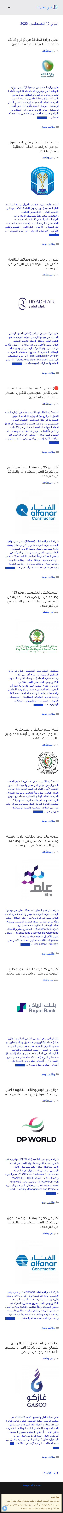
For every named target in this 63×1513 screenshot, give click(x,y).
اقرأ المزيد (42, 117)
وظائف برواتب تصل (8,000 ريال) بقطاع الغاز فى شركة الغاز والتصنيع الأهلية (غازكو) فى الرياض (32, 1348)
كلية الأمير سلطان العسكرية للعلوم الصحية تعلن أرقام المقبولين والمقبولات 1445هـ (31, 734)
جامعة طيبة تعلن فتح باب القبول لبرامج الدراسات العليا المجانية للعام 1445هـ (34, 147)
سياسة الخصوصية (31, 1485)
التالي (47, 1472)
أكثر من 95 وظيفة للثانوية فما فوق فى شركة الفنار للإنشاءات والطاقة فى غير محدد (33, 472)
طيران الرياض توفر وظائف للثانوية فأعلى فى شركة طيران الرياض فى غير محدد (33, 264)
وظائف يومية (48, 126)
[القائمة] (8, 7)
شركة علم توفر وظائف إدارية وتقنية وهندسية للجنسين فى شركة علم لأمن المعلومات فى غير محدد (32, 841)
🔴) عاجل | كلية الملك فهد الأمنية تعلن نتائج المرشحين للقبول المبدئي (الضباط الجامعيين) (31, 393)
